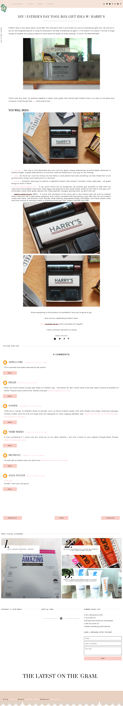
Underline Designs (32, 699)
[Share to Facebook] (64, 338)
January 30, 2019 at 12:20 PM (36, 362)
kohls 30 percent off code (59, 391)
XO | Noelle (13, 699)
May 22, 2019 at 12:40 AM (27, 382)
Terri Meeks (16, 432)
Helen (12, 382)
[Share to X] (60, 338)
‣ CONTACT (50, 4)
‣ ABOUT (31, 4)
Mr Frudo (15, 455)
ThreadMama (55, 699)
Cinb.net (8, 481)
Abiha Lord (16, 362)
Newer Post (12, 518)
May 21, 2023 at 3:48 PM (36, 475)
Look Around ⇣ (18, 4)
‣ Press (40, 4)
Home (61, 518)
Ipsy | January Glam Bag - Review (20, 549)
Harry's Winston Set (23, 194)
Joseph (13, 406)
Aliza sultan (17, 475)
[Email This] (55, 338)
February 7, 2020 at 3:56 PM (33, 455)
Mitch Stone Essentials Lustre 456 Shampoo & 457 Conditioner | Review (81, 549)
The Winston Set (52, 324)
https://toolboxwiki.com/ (15, 440)
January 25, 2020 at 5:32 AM (36, 432)
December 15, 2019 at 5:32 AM (30, 406)
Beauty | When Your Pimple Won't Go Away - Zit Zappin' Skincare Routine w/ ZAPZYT (81, 580)
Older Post (110, 518)
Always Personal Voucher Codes (54, 460)
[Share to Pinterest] (68, 338)
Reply (10, 373)
